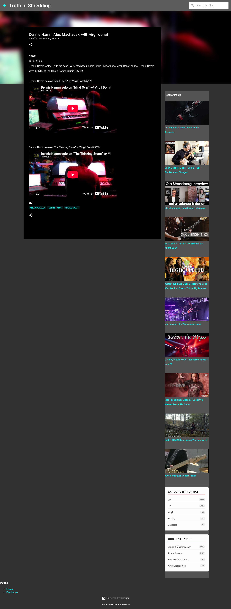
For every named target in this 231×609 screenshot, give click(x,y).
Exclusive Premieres (186, 559)
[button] (31, 45)
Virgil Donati (71, 208)
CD (186, 499)
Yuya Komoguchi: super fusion (180, 475)
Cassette (186, 525)
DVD (186, 506)
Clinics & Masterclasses (186, 547)
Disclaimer (12, 592)
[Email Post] (31, 204)
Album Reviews (186, 553)
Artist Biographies (186, 566)
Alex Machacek (37, 208)
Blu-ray (186, 518)
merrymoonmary (123, 605)
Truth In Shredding (30, 5)
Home (9, 589)
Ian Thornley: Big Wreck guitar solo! (183, 324)
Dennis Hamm (55, 208)
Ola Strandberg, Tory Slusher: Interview (185, 208)
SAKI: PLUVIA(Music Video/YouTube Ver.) (186, 440)
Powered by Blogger (117, 598)
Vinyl (186, 512)
